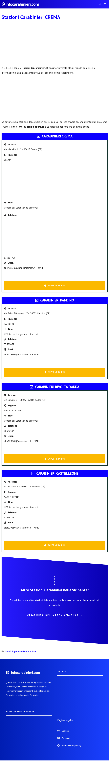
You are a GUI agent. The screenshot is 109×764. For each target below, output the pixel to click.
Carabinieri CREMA (57, 136)
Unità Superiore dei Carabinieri (21, 651)
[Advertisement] (55, 44)
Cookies (65, 730)
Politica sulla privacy (71, 745)
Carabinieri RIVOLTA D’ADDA (57, 387)
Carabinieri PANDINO (57, 300)
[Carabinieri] (20, 4)
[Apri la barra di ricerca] (99, 4)
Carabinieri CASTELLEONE (57, 473)
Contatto (65, 738)
